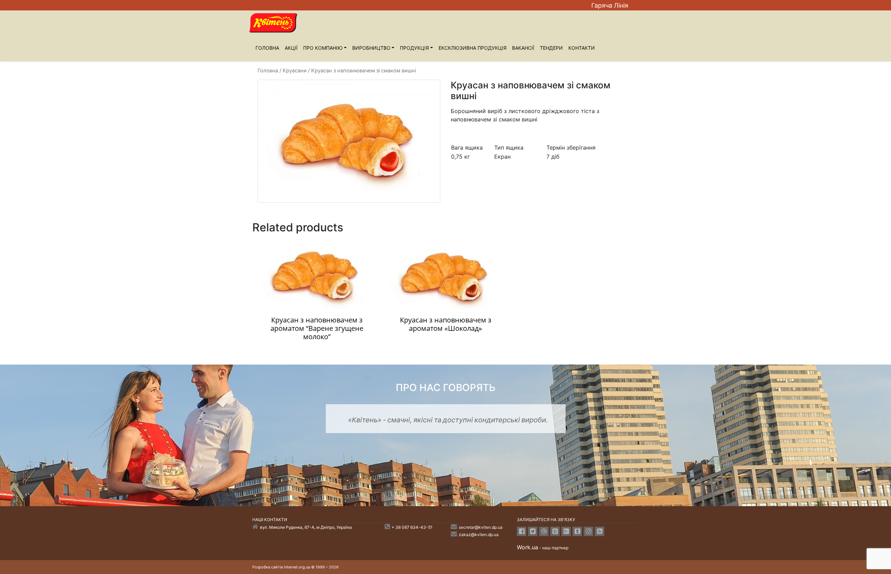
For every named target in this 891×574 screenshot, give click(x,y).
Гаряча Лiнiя (609, 5)
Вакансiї (523, 48)
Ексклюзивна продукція (472, 48)
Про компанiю (322, 48)
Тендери (551, 48)
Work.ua (527, 547)
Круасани (295, 70)
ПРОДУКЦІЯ (414, 48)
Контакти (581, 48)
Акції (291, 48)
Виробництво (371, 48)
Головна (267, 48)
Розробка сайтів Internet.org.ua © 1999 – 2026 (295, 567)
